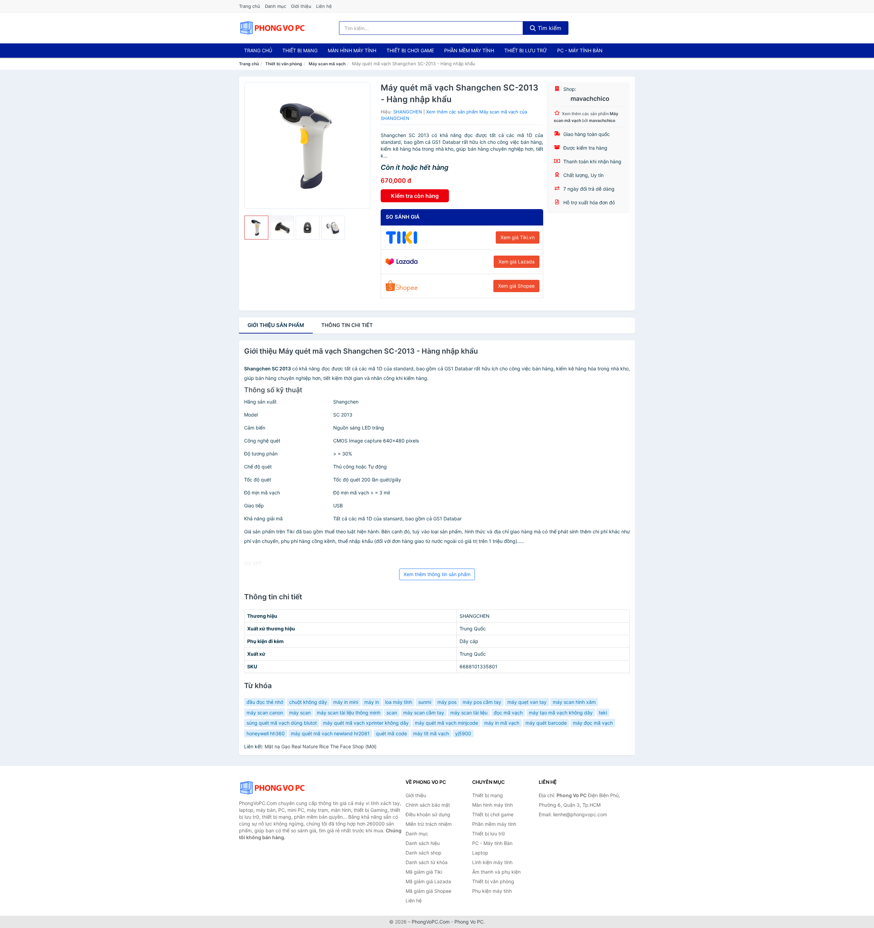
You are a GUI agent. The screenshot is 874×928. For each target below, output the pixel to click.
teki (603, 712)
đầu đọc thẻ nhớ (264, 702)
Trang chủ (249, 6)
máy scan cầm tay (423, 712)
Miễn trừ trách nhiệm (429, 824)
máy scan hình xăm (574, 702)
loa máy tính (398, 702)
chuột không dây (308, 702)
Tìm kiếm (548, 28)
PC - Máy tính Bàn (580, 50)
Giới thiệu (301, 6)
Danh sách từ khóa (427, 862)
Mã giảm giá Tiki (424, 872)
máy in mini (345, 702)
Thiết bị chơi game (410, 50)
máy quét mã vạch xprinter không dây (366, 723)
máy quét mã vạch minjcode (446, 723)
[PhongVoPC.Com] (272, 28)
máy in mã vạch (501, 723)
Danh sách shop (423, 853)
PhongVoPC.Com (431, 922)
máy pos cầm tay (482, 702)
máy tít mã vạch (431, 733)
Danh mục (275, 6)
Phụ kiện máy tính (492, 891)
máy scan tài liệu (469, 712)
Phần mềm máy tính (469, 50)
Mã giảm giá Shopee (428, 891)
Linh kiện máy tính (492, 862)
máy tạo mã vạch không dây (561, 712)
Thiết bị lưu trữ (525, 50)
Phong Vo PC (468, 922)
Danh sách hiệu (423, 843)
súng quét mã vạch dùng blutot (281, 723)
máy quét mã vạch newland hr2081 (330, 733)
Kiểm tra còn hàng (415, 195)
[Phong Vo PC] (273, 787)
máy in (371, 702)
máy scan (300, 712)
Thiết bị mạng (300, 50)
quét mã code (391, 733)
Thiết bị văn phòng (283, 63)
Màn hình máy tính (352, 50)
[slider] (256, 228)
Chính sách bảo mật (428, 805)
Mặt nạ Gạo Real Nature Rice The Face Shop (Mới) (321, 746)
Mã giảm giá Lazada (428, 881)
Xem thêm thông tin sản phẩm (437, 574)
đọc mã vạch (508, 712)
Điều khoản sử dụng (428, 814)
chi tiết (347, 325)
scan (391, 712)
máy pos (446, 702)
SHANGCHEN (407, 111)
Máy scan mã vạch (327, 63)
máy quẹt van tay (527, 702)
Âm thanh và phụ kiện (496, 872)
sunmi (424, 702)
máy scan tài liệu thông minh (348, 712)
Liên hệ (324, 6)
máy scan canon (264, 712)
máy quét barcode (546, 723)
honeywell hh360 (265, 733)
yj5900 (463, 733)
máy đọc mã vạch (593, 723)
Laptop (480, 853)
